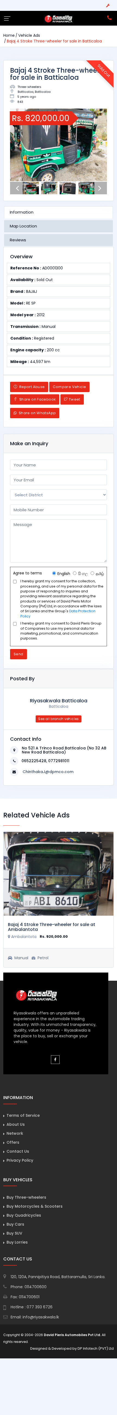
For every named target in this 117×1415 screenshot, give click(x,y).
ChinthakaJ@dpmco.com (48, 771)
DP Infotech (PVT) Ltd (96, 1348)
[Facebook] (55, 1059)
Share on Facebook (37, 399)
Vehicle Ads (29, 35)
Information (21, 212)
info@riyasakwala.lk (41, 1317)
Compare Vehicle (69, 386)
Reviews (18, 240)
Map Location (23, 226)
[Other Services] (108, 5)
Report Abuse (31, 386)
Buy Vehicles (17, 1180)
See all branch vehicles (58, 718)
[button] (17, 145)
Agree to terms (27, 573)
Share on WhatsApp (37, 413)
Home (9, 35)
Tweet (74, 399)
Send (18, 654)
